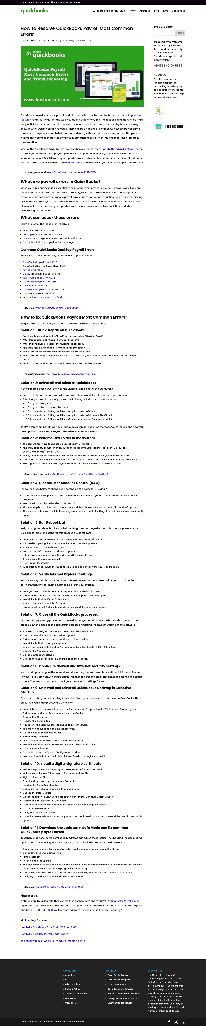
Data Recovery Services (120, 988)
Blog (156, 11)
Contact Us (178, 11)
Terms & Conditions (76, 993)
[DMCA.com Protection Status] (158, 114)
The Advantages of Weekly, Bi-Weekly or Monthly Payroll (53, 940)
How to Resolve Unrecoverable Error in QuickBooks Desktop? (73, 474)
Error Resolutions (117, 984)
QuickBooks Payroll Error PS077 (40, 262)
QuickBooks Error (85, 40)
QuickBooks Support (119, 979)
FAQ (165, 11)
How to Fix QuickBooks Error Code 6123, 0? (44, 934)
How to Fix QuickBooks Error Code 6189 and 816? (48, 927)
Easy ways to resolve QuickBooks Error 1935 (71, 374)
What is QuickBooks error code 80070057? (71, 172)
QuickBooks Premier (118, 975)
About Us (144, 11)
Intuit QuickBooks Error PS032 (39, 277)
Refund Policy (72, 988)
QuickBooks (66, 40)
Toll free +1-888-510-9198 (110, 11)
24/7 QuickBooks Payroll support (122, 901)
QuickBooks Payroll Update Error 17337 (44, 289)
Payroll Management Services (124, 993)
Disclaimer (71, 998)
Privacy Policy (72, 984)
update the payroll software (118, 149)
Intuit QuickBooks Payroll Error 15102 (42, 297)
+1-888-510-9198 (72, 162)
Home (132, 11)
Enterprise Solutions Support (123, 998)
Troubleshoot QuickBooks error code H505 (59, 887)
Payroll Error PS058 (33, 269)
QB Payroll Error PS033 (35, 285)
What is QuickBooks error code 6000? (57, 308)
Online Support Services (121, 1002)
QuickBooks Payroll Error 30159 (40, 281)
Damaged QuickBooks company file (42, 234)
